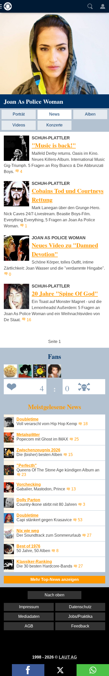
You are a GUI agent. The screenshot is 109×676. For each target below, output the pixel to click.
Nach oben (54, 595)
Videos (18, 125)
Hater (66, 386)
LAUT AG (68, 657)
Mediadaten (29, 616)
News (54, 114)
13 (73, 489)
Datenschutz (80, 607)
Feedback (80, 626)
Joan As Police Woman (33, 101)
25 (76, 439)
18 (85, 424)
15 (70, 454)
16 (29, 320)
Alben (90, 114)
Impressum (29, 607)
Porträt (19, 114)
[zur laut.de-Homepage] (6, 6)
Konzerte (54, 125)
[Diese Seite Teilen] (28, 670)
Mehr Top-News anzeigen (54, 579)
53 (80, 520)
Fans (24, 386)
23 (24, 474)
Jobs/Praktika (80, 616)
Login (102, 6)
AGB (29, 626)
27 (89, 535)
